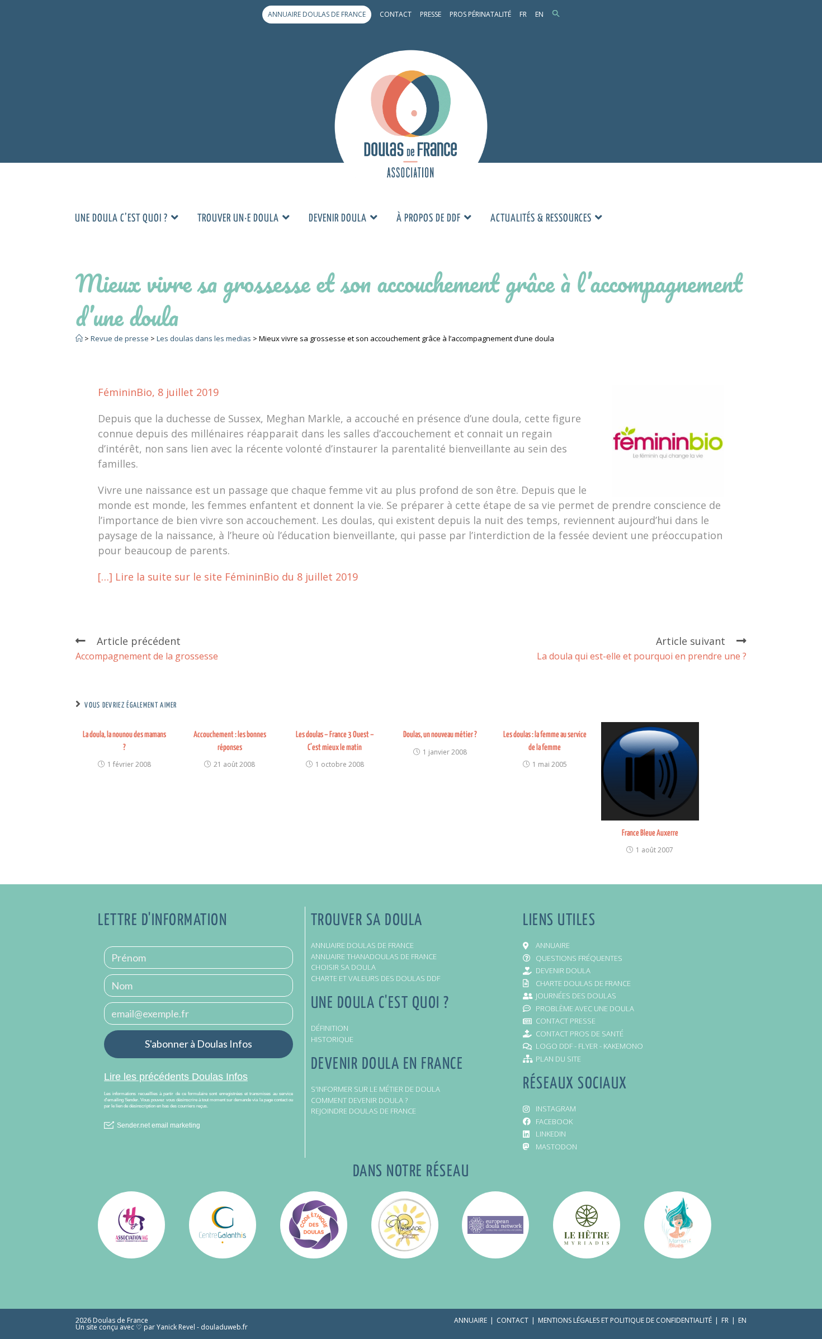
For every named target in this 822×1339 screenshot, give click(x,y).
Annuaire (470, 1320)
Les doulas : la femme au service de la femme (545, 740)
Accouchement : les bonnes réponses (229, 740)
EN (539, 14)
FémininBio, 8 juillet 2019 (158, 392)
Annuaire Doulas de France (317, 14)
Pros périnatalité (480, 14)
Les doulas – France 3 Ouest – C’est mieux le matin (335, 740)
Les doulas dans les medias (204, 338)
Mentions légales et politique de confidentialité (625, 1320)
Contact (396, 14)
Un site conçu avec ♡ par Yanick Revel (135, 1327)
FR (523, 14)
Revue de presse (120, 338)
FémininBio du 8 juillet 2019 (291, 576)
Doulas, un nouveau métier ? (440, 734)
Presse (430, 14)
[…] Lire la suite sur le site (161, 576)
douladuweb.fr (224, 1327)
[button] (556, 14)
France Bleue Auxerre (650, 833)
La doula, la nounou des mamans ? (124, 740)
